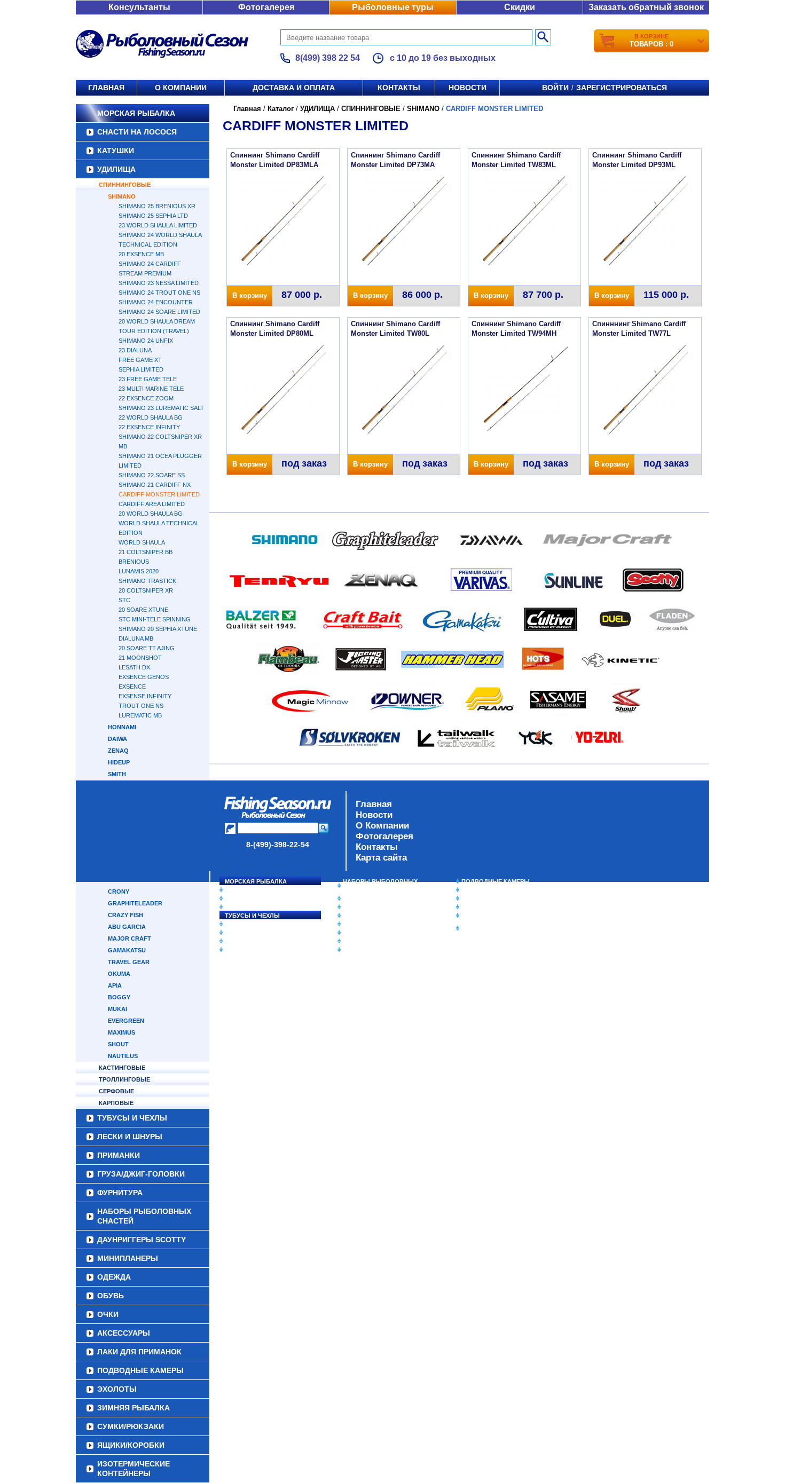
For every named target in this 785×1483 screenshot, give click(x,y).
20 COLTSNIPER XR (146, 590)
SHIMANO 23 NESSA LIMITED (159, 283)
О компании (181, 87)
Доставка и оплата (294, 87)
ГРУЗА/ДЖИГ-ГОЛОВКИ (259, 941)
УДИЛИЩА (116, 169)
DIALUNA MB (136, 638)
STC (124, 600)
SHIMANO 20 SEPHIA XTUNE (158, 629)
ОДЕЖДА (356, 915)
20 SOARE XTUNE (143, 609)
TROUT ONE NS (141, 706)
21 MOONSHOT (140, 657)
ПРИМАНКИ (241, 932)
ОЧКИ (351, 932)
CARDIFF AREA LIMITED (152, 504)
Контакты (399, 87)
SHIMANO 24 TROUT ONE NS (159, 292)
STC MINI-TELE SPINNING (155, 619)
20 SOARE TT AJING (147, 648)
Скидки (519, 7)
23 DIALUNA (135, 350)
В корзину (249, 295)
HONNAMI (122, 727)
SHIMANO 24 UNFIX (146, 340)
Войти (555, 87)
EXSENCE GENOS (144, 677)
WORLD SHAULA (142, 542)
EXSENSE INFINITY (145, 696)
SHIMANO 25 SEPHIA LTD (153, 215)
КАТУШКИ (115, 150)
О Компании (382, 826)
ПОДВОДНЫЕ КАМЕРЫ (495, 881)
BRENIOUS (134, 561)
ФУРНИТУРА (243, 949)
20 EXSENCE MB (141, 254)
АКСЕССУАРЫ (363, 941)
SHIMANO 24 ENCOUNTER (156, 302)
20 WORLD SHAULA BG (151, 513)
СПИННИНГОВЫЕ (125, 185)
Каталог (281, 109)
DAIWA (117, 739)
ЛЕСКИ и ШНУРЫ (250, 924)
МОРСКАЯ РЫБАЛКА (136, 113)
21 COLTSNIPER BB (145, 552)
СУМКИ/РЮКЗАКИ (487, 907)
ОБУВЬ (353, 924)
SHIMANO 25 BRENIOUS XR (157, 206)
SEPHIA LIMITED (141, 369)
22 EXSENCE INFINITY (149, 427)
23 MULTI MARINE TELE (151, 388)
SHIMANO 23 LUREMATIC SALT (161, 408)
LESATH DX (134, 667)
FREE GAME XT (140, 360)
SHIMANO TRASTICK (147, 581)
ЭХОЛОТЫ (477, 890)
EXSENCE (132, 686)
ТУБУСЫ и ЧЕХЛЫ (252, 915)
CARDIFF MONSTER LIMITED (159, 494)
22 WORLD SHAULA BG (151, 417)
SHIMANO (122, 196)
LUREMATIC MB (140, 715)
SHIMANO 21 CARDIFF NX (155, 485)
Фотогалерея (266, 7)
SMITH (117, 774)
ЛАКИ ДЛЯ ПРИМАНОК (376, 949)
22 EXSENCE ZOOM (146, 398)
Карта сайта (381, 858)
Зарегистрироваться (621, 87)
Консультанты (139, 7)
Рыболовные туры (393, 7)
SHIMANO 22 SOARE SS (152, 475)
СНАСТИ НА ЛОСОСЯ (137, 132)
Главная (106, 87)
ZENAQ (118, 750)
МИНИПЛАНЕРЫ (367, 907)
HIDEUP (119, 762)
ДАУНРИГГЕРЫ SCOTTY (378, 898)
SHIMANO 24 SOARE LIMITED (159, 312)
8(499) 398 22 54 (327, 57)
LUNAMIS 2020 (139, 571)
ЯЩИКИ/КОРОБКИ (488, 915)
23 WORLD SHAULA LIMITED (158, 225)
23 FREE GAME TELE (148, 379)
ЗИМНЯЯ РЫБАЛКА (490, 898)
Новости (467, 87)
